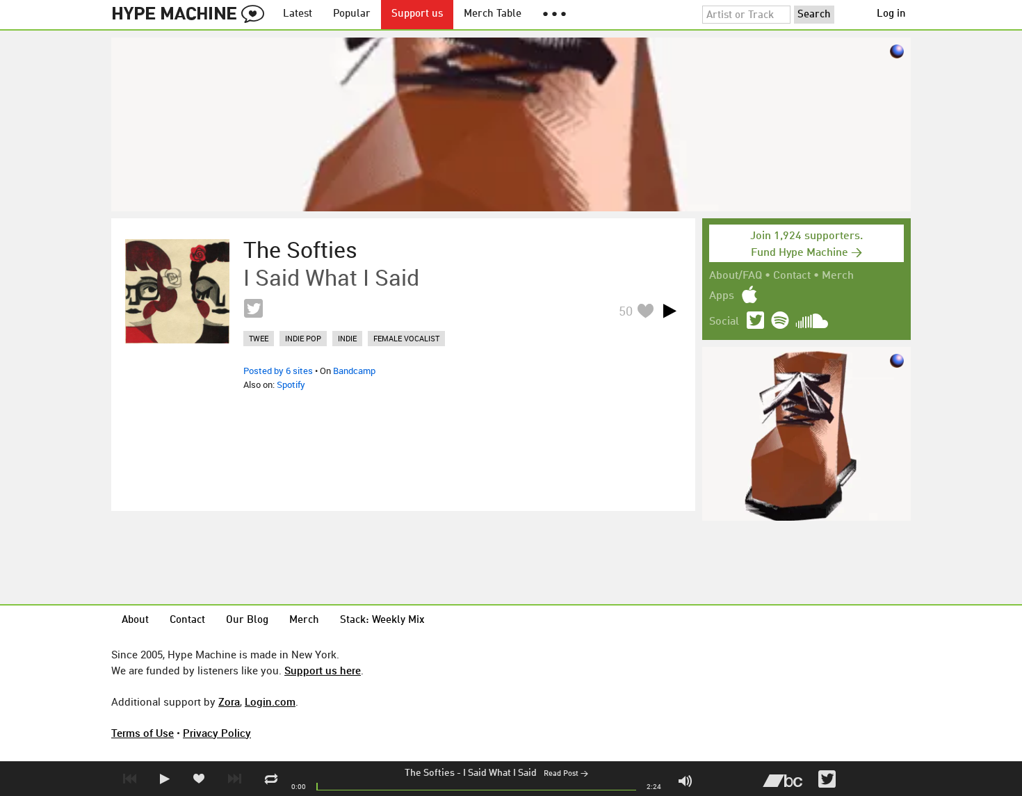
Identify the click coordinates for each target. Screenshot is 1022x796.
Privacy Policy (217, 733)
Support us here (322, 670)
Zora (229, 701)
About (135, 620)
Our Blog (247, 620)
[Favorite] (645, 310)
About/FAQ (735, 276)
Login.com (270, 701)
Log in (891, 14)
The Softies (430, 773)
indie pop (303, 338)
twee (258, 338)
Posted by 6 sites (278, 370)
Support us (417, 14)
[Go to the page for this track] (177, 291)
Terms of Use (142, 733)
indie (347, 338)
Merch (838, 276)
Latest (297, 14)
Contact (792, 276)
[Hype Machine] (192, 14)
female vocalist (406, 338)
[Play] (669, 310)
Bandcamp (354, 370)
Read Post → (566, 774)
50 (626, 310)
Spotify (291, 384)
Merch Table (492, 14)
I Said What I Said (500, 773)
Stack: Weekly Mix (382, 620)
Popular (352, 14)
